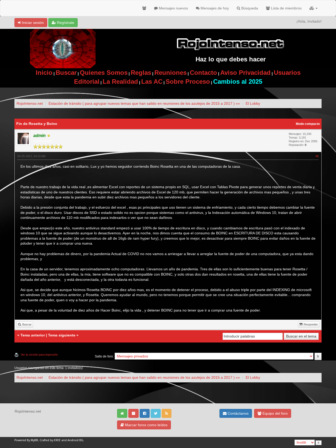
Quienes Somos (104, 72)
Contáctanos (238, 413)
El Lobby (253, 103)
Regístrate (65, 22)
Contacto (203, 72)
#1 (317, 156)
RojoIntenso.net (30, 103)
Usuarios (287, 72)
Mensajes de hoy (214, 8)
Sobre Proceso (188, 81)
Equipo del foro (274, 413)
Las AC (151, 81)
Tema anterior (32, 335)
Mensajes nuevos (173, 8)
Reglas (141, 72)
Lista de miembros (286, 8)
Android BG (75, 440)
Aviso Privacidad (245, 72)
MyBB (34, 440)
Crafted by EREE (50, 440)
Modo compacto (308, 124)
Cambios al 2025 (237, 81)
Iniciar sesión (32, 22)
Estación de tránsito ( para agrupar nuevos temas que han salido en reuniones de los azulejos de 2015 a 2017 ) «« (144, 103)
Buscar (66, 72)
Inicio (44, 72)
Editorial (86, 81)
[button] (314, 8)
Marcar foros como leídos (145, 425)
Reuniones (170, 72)
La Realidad (120, 81)
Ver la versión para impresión (39, 354)
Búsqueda (249, 8)
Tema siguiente (61, 335)
